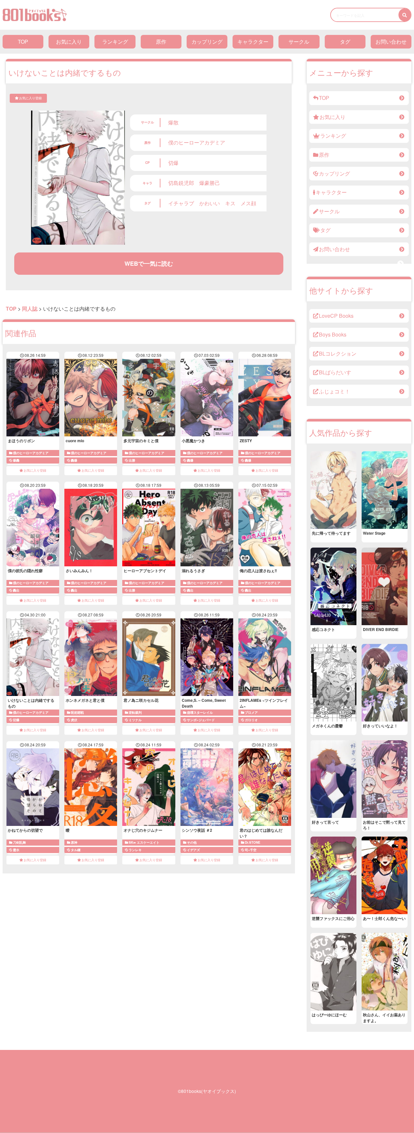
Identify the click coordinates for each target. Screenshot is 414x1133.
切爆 (173, 162)
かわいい (209, 203)
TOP (23, 41)
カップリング (207, 41)
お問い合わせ (391, 41)
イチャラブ (181, 203)
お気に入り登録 (30, 98)
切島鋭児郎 (181, 183)
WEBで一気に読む (149, 263)
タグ (345, 41)
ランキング (115, 41)
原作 (161, 41)
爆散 (173, 122)
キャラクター (252, 41)
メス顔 (248, 203)
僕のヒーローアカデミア (196, 142)
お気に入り (69, 41)
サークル (299, 41)
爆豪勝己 (209, 183)
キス (230, 203)
